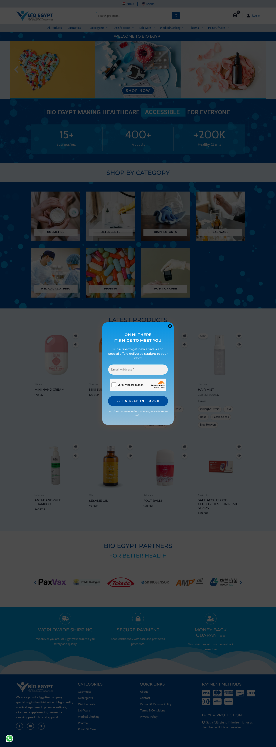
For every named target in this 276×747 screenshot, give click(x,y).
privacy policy (148, 411)
